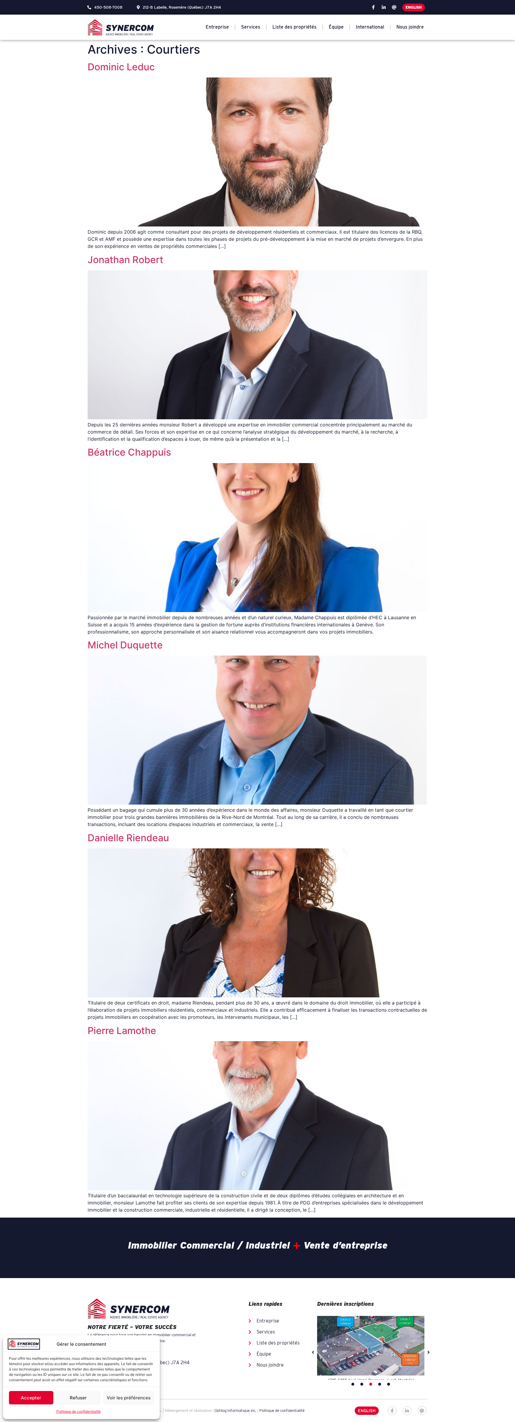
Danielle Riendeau (128, 838)
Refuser (78, 1398)
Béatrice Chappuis (129, 452)
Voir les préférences (129, 1398)
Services (250, 27)
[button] (313, 1352)
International (370, 27)
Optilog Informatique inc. (235, 1410)
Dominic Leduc (121, 67)
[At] (394, 7)
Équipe (336, 27)
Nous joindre (410, 27)
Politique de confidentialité (78, 1411)
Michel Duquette (125, 645)
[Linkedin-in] (383, 7)
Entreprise (217, 27)
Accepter (31, 1398)
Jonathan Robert (125, 260)
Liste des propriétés (294, 27)
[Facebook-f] (373, 7)
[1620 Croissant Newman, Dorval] (370, 1346)
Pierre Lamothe (122, 1030)
